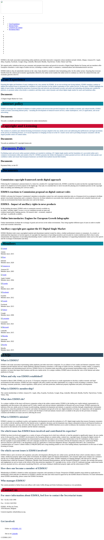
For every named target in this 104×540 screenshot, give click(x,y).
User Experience (14, 24)
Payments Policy (14, 29)
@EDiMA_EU (17, 528)
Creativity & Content (15, 27)
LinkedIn (15, 534)
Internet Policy (13, 26)
